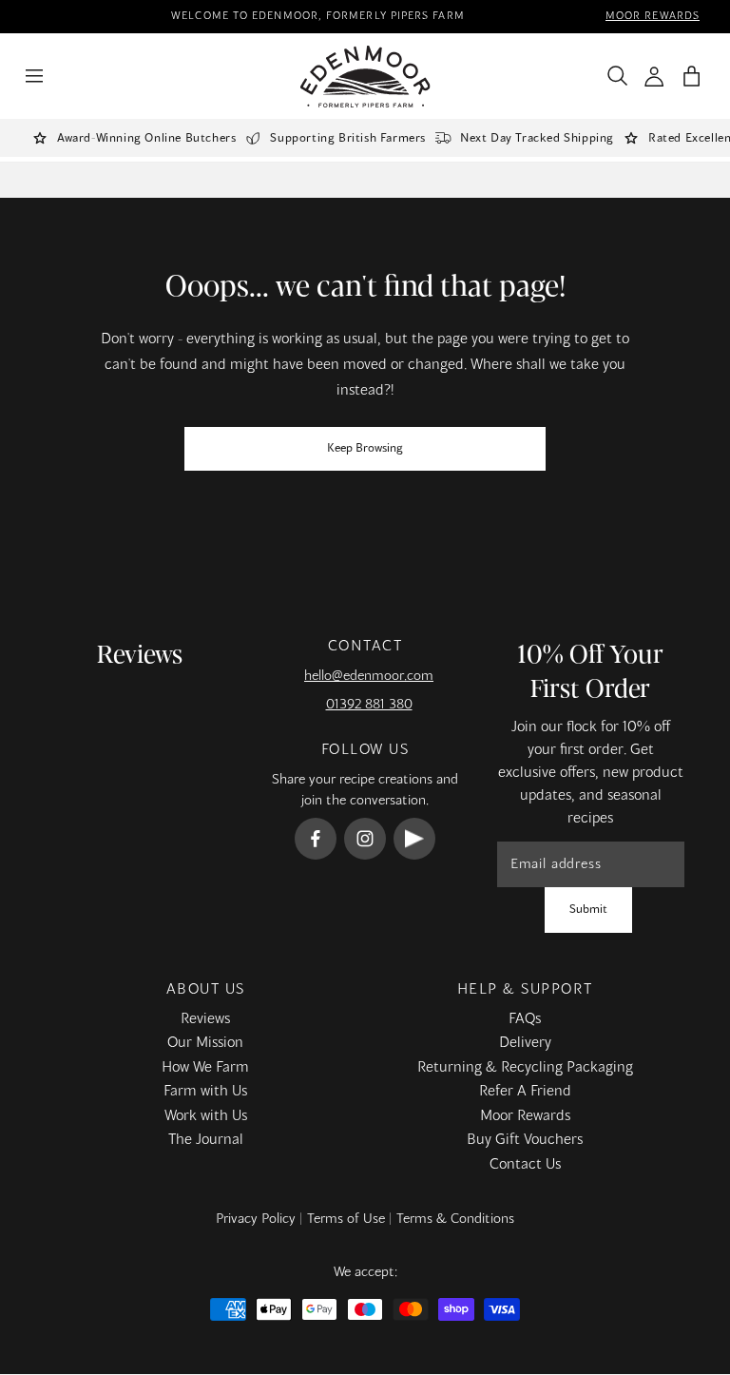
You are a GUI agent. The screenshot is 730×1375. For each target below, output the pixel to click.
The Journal (205, 1140)
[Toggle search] (613, 76)
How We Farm (205, 1067)
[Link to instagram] (365, 839)
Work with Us (205, 1116)
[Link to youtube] (414, 839)
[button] (691, 76)
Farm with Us (205, 1091)
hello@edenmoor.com (368, 676)
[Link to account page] (654, 76)
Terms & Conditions (455, 1219)
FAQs (525, 1019)
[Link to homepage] (365, 76)
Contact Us (525, 1164)
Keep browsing (365, 448)
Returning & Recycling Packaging (525, 1067)
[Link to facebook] (315, 839)
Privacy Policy (256, 1219)
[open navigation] (34, 76)
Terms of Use (346, 1219)
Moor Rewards (525, 1116)
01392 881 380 (369, 704)
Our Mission (205, 1043)
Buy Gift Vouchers (525, 1140)
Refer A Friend (525, 1091)
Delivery (525, 1043)
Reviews (205, 1019)
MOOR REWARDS (652, 16)
